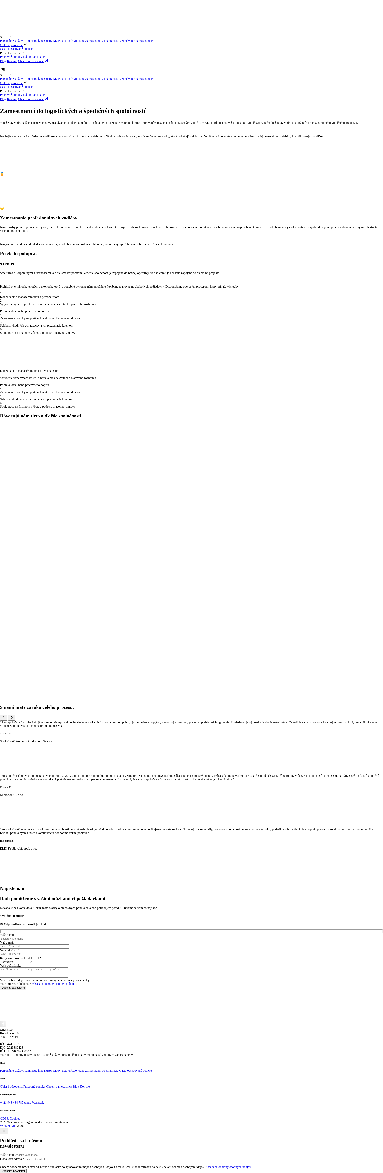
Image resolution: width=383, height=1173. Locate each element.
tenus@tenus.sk (34, 1102)
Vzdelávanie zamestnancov (136, 40)
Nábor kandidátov (34, 56)
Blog (3, 61)
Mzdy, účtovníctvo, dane (68, 40)
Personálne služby (11, 40)
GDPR (4, 1118)
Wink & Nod (8, 1125)
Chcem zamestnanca (59, 1086)
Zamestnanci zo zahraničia (101, 40)
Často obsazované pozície (16, 48)
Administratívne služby (37, 40)
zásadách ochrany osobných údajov (54, 983)
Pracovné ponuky (11, 56)
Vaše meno (7, 1154)
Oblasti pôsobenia (11, 45)
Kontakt (12, 61)
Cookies (15, 1118)
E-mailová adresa (12, 1159)
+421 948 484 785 (11, 1102)
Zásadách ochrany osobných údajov (228, 1167)
